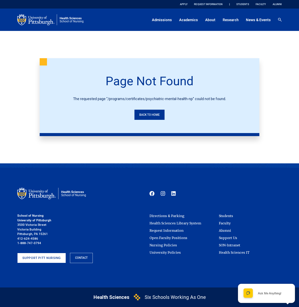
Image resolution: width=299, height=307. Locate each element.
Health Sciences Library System (175, 223)
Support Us (228, 238)
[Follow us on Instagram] (163, 193)
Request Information (208, 4)
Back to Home (149, 114)
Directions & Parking (167, 216)
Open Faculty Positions (168, 238)
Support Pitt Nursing (41, 258)
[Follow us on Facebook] (152, 193)
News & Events (258, 20)
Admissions (162, 20)
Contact (81, 257)
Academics (188, 20)
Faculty (261, 4)
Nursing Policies (163, 245)
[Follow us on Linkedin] (173, 193)
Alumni (277, 4)
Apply (184, 4)
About (210, 20)
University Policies (165, 252)
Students (242, 4)
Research (231, 20)
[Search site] (280, 20)
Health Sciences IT (234, 252)
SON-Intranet (229, 245)
